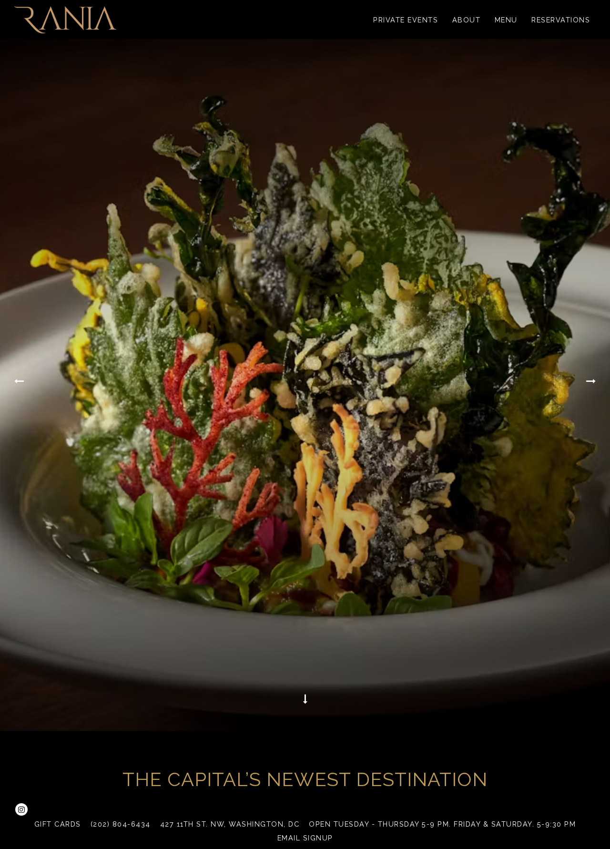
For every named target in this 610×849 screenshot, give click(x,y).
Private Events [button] (405, 20)
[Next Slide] (592, 387)
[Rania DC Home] (65, 19)
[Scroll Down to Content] (305, 709)
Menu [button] (506, 20)
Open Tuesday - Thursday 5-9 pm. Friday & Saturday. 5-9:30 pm (442, 824)
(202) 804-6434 (121, 824)
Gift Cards (57, 824)
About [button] (466, 20)
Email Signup (305, 838)
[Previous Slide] (18, 387)
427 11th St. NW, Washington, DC (230, 824)
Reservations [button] (560, 20)
